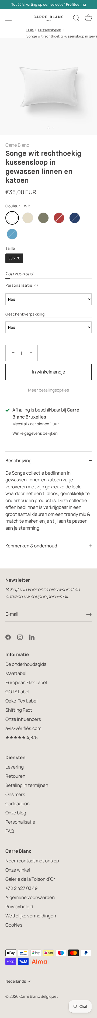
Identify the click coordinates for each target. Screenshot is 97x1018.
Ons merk (15, 794)
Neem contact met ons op (32, 861)
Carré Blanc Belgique (38, 996)
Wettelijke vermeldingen (30, 916)
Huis (30, 30)
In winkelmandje (48, 372)
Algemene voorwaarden (30, 897)
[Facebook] (8, 637)
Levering (14, 767)
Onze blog (15, 813)
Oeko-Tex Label (21, 701)
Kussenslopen (49, 30)
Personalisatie (18, 285)
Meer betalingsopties (48, 390)
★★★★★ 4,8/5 (21, 737)
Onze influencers (23, 719)
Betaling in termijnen (26, 785)
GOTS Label (17, 691)
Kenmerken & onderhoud (31, 546)
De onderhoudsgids (25, 664)
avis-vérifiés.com (23, 728)
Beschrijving (18, 460)
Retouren (15, 776)
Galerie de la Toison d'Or (30, 879)
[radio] (12, 218)
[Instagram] (20, 637)
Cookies (13, 925)
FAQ (9, 831)
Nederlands (15, 981)
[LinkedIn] (31, 637)
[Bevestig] (89, 614)
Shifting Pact (18, 710)
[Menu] (9, 18)
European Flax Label (26, 682)
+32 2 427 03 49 (21, 888)
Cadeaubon (17, 803)
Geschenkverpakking (25, 314)
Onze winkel (17, 870)
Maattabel (15, 673)
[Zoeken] (76, 19)
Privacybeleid (19, 906)
